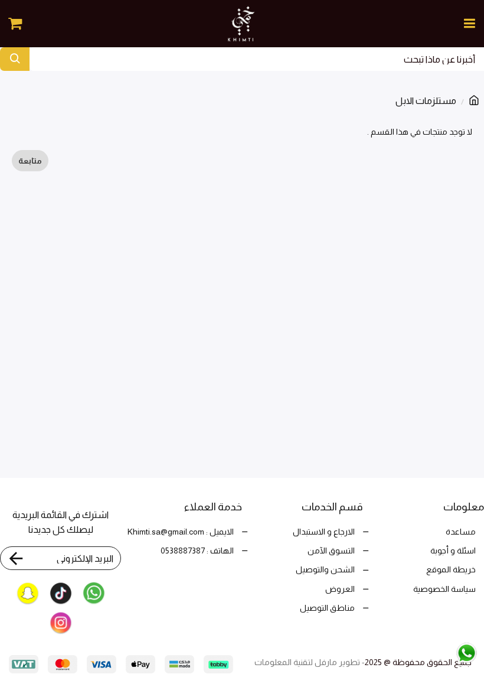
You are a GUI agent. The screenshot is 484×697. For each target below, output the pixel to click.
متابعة (30, 160)
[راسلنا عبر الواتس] (441, 652)
